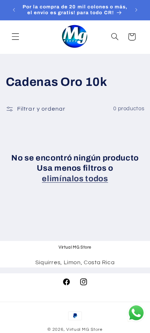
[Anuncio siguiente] (136, 10)
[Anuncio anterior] (14, 10)
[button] (15, 36)
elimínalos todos (75, 178)
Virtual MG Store (84, 330)
